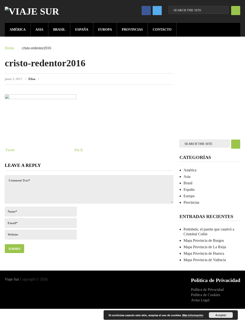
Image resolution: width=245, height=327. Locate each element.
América (18, 29)
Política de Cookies (205, 295)
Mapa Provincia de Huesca (204, 253)
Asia (39, 29)
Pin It (78, 150)
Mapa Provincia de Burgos (204, 240)
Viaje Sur (12, 279)
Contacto (162, 29)
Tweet (10, 150)
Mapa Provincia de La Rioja (205, 247)
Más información (192, 315)
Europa (105, 29)
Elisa (31, 79)
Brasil (59, 29)
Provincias (132, 29)
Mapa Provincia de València (205, 260)
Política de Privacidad (207, 290)
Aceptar (220, 315)
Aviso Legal (200, 300)
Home (9, 48)
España (81, 29)
